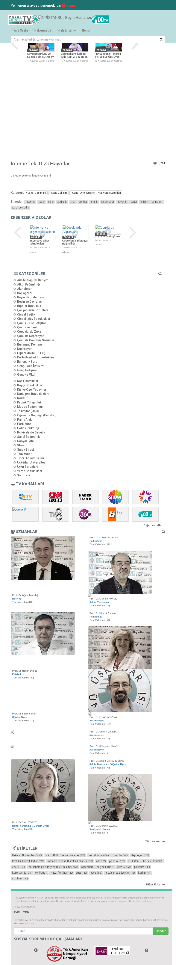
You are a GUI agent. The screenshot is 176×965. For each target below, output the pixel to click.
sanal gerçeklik (20, 208)
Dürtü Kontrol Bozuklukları (35, 357)
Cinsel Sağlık (26, 314)
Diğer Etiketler (155, 884)
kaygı (96, 873)
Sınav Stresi (25, 449)
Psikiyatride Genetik (31, 432)
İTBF (133, 861)
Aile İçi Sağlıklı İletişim (33, 280)
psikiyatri (142, 867)
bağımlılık (105, 867)
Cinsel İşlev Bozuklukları (34, 318)
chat (72, 202)
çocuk (18, 867)
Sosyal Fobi (25, 441)
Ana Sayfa (21, 30)
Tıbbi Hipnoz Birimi (30, 458)
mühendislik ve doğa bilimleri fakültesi (53, 867)
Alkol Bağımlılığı (28, 284)
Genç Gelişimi (27, 370)
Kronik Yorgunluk (29, 402)
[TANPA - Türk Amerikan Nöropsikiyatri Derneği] (67, 954)
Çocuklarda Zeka (29, 331)
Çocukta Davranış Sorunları (36, 340)
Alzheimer (24, 288)
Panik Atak (24, 419)
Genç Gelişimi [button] (58, 192)
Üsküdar (120, 855)
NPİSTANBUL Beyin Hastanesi (65, 855)
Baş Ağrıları (25, 293)
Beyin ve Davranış (29, 301)
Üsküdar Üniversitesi (31, 462)
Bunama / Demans (30, 344)
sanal (134, 202)
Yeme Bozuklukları (30, 471)
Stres (21, 445)
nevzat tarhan (98, 855)
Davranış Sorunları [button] (110, 192)
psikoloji (116, 861)
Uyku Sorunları (27, 466)
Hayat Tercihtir (62, 873)
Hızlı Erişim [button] (66, 30)
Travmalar (24, 454)
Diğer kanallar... (154, 525)
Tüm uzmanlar (155, 841)
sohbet (83, 202)
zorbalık (62, 202)
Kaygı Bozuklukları (30, 385)
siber (51, 202)
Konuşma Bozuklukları (33, 394)
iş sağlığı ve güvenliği (120, 873)
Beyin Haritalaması (30, 297)
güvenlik (122, 202)
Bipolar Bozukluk (29, 306)
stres (81, 873)
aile (101, 861)
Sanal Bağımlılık (28, 436)
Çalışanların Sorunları (32, 310)
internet (30, 202)
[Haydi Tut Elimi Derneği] (115, 950)
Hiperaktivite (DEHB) (31, 353)
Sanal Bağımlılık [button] (36, 192)
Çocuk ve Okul (27, 327)
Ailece (87, 867)
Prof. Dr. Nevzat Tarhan (28, 861)
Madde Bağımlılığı (30, 406)
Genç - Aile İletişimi (30, 366)
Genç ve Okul (26, 374)
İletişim (87, 30)
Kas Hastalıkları (28, 381)
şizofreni (20, 878)
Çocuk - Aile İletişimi (31, 323)
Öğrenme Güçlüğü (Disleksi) (36, 415)
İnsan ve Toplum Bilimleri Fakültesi (70, 861)
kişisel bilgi (107, 202)
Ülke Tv (123, 867)
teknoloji (157, 202)
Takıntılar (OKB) (28, 411)
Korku (21, 398)
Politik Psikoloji (28, 428)
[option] (41, 49)
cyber (41, 202)
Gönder (161, 931)
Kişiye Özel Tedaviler (31, 389)
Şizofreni (23, 475)
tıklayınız (69, 5)
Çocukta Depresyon (30, 336)
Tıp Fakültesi (152, 861)
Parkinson (24, 424)
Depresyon (24, 348)
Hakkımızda (42, 30)
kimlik (94, 202)
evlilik (41, 873)
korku (144, 873)
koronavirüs (21, 873)
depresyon (140, 855)
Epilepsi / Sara (27, 361)
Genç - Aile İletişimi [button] (83, 192)
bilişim (144, 202)
